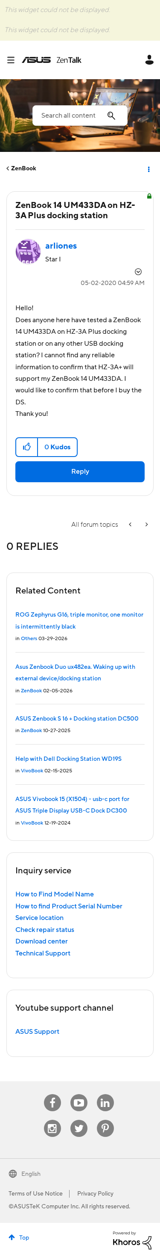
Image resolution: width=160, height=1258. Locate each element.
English (31, 1174)
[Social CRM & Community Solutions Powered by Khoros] (132, 1240)
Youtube (79, 1094)
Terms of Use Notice (36, 1194)
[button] (27, 447)
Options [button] (148, 169)
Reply (80, 471)
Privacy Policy (95, 1194)
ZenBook (23, 168)
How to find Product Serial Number (68, 906)
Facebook (52, 1094)
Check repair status (44, 930)
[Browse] (14, 60)
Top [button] (24, 1238)
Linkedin (105, 1094)
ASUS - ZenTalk (51, 59)
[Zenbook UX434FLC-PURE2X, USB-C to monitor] (146, 525)
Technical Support (42, 953)
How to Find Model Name (54, 894)
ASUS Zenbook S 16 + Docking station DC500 (77, 719)
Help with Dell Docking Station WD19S (68, 759)
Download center (41, 941)
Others (29, 638)
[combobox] (80, 115)
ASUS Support (37, 1031)
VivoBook (32, 771)
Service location (39, 918)
